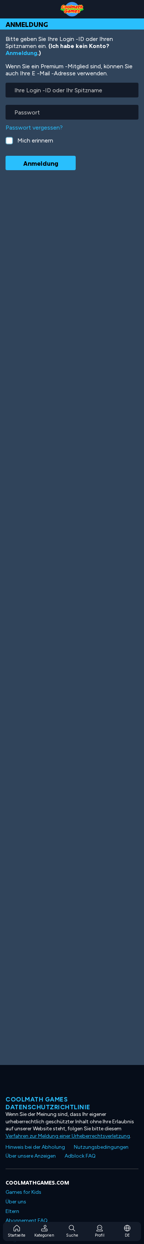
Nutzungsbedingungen (101, 1147)
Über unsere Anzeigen (31, 1156)
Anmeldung (21, 52)
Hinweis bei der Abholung (35, 1147)
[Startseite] (72, 9)
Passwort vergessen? (34, 127)
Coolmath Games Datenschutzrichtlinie (48, 1103)
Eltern (12, 1211)
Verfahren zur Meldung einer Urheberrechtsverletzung (68, 1136)
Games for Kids (23, 1192)
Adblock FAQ (80, 1156)
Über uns (16, 1202)
